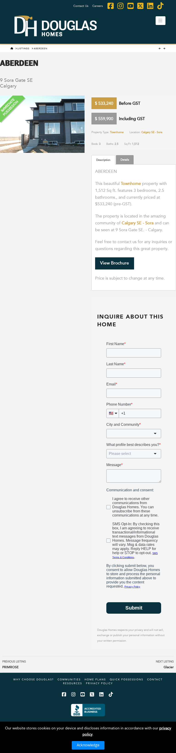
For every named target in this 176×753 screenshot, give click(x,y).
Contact (154, 679)
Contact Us (80, 5)
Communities (69, 679)
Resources (72, 683)
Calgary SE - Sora (151, 132)
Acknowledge (88, 745)
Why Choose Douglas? (33, 679)
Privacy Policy (99, 683)
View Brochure (114, 262)
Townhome (117, 132)
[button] (160, 20)
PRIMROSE (14, 664)
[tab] (103, 160)
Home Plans (95, 679)
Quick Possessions (126, 679)
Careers (97, 5)
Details (125, 159)
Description (103, 160)
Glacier (165, 664)
